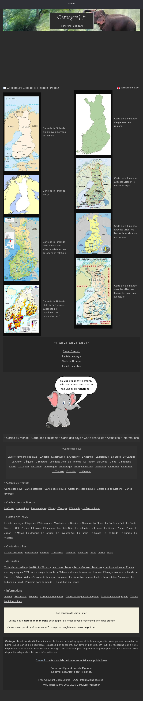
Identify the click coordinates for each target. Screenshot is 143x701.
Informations (131, 438)
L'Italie (12, 466)
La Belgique (102, 456)
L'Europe (62, 508)
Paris (93, 552)
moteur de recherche (36, 620)
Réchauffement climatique (87, 567)
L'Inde (113, 461)
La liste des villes (71, 366)
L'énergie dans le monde (38, 582)
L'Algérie (44, 456)
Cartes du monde (17, 438)
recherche (83, 388)
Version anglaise (130, 87)
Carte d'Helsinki (71, 351)
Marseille (71, 552)
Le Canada (129, 456)
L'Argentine (73, 456)
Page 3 (81, 342)
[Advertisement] (71, 57)
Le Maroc (36, 466)
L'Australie (87, 456)
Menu (71, 3)
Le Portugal (65, 466)
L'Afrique (9, 508)
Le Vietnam (85, 471)
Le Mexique (50, 466)
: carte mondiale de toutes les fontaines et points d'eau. (71, 660)
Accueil (8, 596)
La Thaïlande (111, 532)
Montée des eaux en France (85, 572)
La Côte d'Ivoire (20, 528)
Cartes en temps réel (51, 596)
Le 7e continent (91, 508)
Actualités (113, 438)
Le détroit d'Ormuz (39, 567)
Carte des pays (71, 438)
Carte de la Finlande (35, 87)
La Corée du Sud (114, 523)
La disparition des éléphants (84, 577)
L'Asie (51, 508)
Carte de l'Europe (71, 361)
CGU (75, 679)
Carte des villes (94, 438)
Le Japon (23, 466)
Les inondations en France (119, 567)
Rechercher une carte (71, 25)
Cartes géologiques (55, 488)
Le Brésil (116, 456)
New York (83, 552)
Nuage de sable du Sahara (52, 572)
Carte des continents (44, 438)
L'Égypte (28, 461)
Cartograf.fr (14, 87)
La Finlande (74, 461)
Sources (33, 596)
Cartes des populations (109, 488)
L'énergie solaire (112, 572)
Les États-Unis (58, 461)
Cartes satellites (33, 488)
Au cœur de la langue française (49, 577)
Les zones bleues (61, 567)
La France (89, 461)
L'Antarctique (38, 508)
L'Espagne (41, 461)
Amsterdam (31, 552)
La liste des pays (71, 356)
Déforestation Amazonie (116, 577)
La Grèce (102, 461)
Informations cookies (91, 679)
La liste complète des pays (22, 456)
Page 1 (62, 342)
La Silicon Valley (21, 577)
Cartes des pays (13, 488)
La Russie (100, 466)
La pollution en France (67, 582)
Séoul (101, 552)
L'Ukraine (71, 471)
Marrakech (57, 552)
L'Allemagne (58, 456)
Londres (44, 552)
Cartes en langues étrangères (82, 596)
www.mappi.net (86, 627)
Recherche (20, 596)
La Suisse (113, 466)
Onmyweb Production (88, 684)
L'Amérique (22, 508)
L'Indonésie (125, 461)
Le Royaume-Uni (83, 466)
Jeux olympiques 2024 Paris (19, 572)
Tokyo (110, 552)
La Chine (17, 461)
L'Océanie (74, 508)
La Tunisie (127, 466)
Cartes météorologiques (81, 488)
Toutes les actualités (15, 567)
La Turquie (58, 471)
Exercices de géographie (114, 596)
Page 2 (72, 342)
